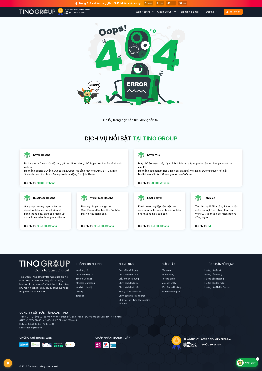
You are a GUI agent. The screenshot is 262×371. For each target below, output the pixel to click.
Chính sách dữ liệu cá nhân (132, 295)
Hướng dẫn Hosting (214, 278)
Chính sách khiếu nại (129, 283)
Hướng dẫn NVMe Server (217, 287)
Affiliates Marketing (85, 283)
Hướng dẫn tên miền (215, 283)
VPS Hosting (168, 274)
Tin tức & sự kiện (84, 278)
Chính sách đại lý (84, 274)
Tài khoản (235, 11)
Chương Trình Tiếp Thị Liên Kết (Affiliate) (134, 301)
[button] (74, 168)
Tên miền (166, 270)
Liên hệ (79, 291)
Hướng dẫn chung (213, 274)
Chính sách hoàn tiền (129, 287)
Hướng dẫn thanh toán (130, 291)
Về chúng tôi (82, 270)
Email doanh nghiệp (171, 291)
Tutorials (80, 295)
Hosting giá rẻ (168, 278)
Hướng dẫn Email (213, 270)
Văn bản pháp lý (84, 287)
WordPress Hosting (171, 287)
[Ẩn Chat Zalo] (257, 359)
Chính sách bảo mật (128, 274)
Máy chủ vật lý (169, 283)
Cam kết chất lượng (128, 270)
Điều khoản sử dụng (129, 278)
